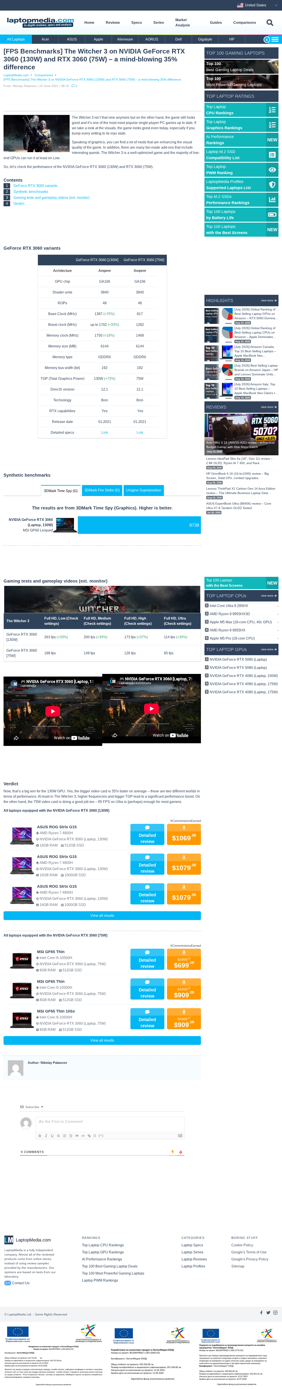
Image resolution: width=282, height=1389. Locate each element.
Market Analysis (182, 22)
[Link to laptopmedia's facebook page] (261, 1314)
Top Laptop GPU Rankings (103, 1252)
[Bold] (40, 1135)
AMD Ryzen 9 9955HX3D (244, 614)
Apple (98, 39)
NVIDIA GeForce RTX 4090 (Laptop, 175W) (244, 684)
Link (104, 432)
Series (158, 22)
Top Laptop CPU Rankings (103, 1245)
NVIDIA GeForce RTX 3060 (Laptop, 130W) (31, 522)
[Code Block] (83, 1135)
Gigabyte (205, 39)
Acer (45, 39)
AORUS (151, 39)
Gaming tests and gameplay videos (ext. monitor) (51, 197)
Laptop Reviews (194, 1259)
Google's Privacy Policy (249, 1259)
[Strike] (58, 1135)
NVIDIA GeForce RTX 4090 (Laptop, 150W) (244, 676)
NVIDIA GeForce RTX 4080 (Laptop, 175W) (244, 692)
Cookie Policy (242, 1245)
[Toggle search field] (270, 23)
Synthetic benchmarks (30, 192)
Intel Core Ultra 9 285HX (244, 606)
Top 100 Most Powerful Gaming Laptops (113, 1273)
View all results (102, 915)
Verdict (18, 203)
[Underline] (52, 1135)
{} (94, 1135)
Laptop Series (192, 1252)
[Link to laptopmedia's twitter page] (268, 1314)
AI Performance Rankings (102, 1259)
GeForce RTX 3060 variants (35, 186)
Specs (136, 22)
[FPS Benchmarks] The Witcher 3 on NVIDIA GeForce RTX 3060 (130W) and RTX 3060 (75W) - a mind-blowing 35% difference (92, 79)
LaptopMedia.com (16, 75)
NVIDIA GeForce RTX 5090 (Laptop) (238, 659)
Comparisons (244, 22)
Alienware (125, 39)
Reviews (113, 22)
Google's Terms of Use (249, 1252)
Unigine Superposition (143, 490)
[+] (101, 1135)
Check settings (97, 623)
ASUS (72, 39)
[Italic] (46, 1135)
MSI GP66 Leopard (38, 530)
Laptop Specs (192, 1245)
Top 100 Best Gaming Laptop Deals (109, 1266)
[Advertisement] (102, 100)
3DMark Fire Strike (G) (102, 490)
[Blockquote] (77, 1135)
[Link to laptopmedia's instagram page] (275, 1314)
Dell (178, 39)
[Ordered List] (64, 1135)
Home (89, 22)
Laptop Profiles (193, 1266)
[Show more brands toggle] (275, 39)
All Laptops (16, 39)
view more (267, 300)
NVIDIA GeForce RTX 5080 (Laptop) (238, 668)
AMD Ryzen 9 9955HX (244, 630)
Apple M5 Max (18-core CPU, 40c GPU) (244, 622)
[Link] (89, 1135)
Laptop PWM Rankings (100, 1280)
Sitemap (237, 1266)
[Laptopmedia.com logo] (41, 22)
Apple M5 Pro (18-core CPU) (244, 638)
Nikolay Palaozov (25, 86)
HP (231, 39)
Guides (216, 22)
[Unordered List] (71, 1135)
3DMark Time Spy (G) (61, 491)
